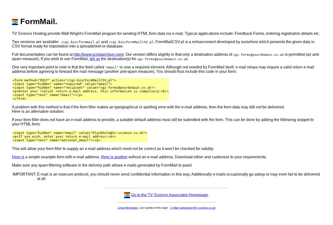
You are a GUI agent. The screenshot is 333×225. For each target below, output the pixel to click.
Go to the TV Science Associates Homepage (169, 195)
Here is (18, 157)
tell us (95, 59)
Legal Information (128, 207)
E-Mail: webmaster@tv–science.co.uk (193, 207)
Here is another (114, 157)
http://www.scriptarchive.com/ (99, 54)
